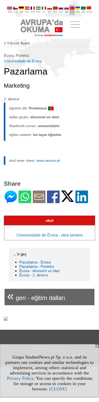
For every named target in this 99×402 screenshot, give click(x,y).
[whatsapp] (25, 201)
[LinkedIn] (81, 201)
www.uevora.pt (48, 160)
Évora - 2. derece (33, 275)
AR (83, 11)
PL (49, 11)
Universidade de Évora (23, 61)
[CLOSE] (58, 388)
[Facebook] (53, 201)
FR (33, 11)
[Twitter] (67, 199)
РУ (61, 11)
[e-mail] (39, 201)
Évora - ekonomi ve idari (39, 271)
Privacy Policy (20, 378)
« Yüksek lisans (17, 43)
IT (44, 11)
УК (77, 11)
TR (72, 11)
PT (55, 11)
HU (38, 11)
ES (27, 11)
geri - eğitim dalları (36, 295)
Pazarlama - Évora (35, 262)
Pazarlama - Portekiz (36, 266)
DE (21, 11)
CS (16, 11)
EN (10, 11)
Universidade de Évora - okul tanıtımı (49, 235)
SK (66, 11)
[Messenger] (11, 201)
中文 (89, 11)
